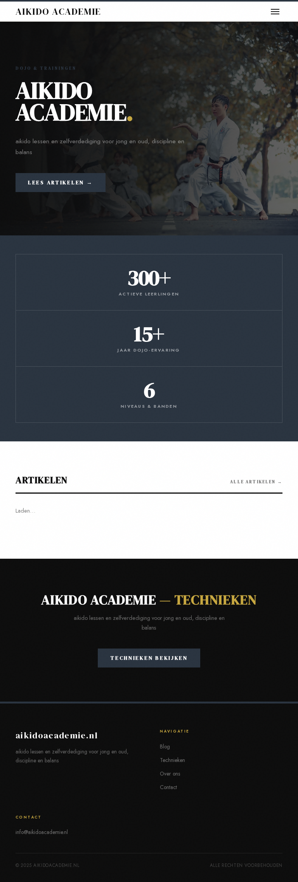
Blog (165, 746)
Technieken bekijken (149, 658)
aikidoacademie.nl (57, 735)
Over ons (170, 773)
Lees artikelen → (60, 182)
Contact (168, 787)
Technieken (172, 760)
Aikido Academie (58, 11)
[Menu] (275, 11)
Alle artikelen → (256, 482)
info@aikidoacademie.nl (42, 832)
